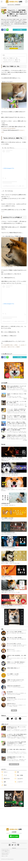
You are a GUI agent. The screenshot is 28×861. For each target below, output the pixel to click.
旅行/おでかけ (7, 778)
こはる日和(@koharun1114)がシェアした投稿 (11, 186)
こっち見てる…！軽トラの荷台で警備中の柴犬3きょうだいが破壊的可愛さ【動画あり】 (17, 735)
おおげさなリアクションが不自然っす (11, 61)
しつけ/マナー (20, 781)
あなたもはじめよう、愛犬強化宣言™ (14, 4)
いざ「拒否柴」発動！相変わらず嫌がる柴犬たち (16, 750)
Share (2, 30)
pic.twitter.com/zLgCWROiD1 (8, 128)
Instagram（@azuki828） (8, 266)
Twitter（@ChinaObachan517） (9, 108)
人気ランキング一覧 (14, 764)
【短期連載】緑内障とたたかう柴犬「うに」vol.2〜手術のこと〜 (16, 757)
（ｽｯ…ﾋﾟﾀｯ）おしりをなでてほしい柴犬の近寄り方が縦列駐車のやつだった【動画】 (16, 742)
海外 (18, 772)
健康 (5, 781)
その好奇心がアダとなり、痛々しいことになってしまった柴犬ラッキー (16, 727)
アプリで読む (19, 29)
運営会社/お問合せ (5, 854)
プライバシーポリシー (6, 852)
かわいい (6, 772)
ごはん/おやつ (20, 778)
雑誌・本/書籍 (20, 775)
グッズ (5, 775)
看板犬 (5, 785)
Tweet (5, 30)
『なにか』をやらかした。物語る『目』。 (12, 59)
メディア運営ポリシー (6, 851)
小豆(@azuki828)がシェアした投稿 (9, 321)
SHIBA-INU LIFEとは (5, 850)
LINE (7, 30)
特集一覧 (14, 710)
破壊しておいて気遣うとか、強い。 (11, 58)
